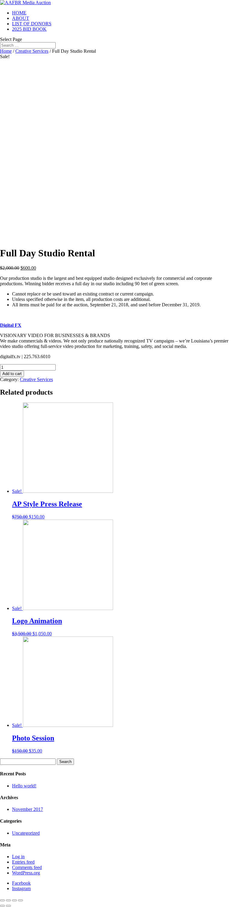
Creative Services (31, 51)
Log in (18, 856)
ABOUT (20, 18)
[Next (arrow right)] (8, 906)
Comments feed (27, 867)
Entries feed (23, 862)
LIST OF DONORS (31, 23)
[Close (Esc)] (2, 900)
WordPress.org (26, 872)
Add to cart (12, 373)
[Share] (8, 900)
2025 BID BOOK (29, 29)
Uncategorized (26, 833)
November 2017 (27, 809)
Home (6, 51)
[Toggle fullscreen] (14, 900)
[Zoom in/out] (20, 900)
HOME (19, 12)
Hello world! (24, 785)
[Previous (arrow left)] (2, 906)
